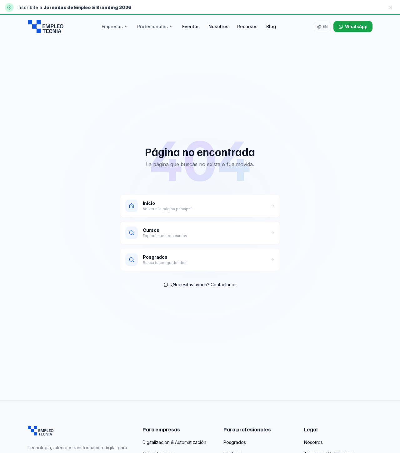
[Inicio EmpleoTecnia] (41, 431)
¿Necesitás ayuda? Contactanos (204, 284)
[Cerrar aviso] (391, 7)
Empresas (112, 26)
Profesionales (152, 26)
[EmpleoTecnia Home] (46, 26)
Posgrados (234, 442)
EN (325, 26)
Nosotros (218, 26)
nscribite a (30, 7)
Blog (271, 26)
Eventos (191, 26)
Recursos (247, 26)
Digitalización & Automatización (174, 442)
